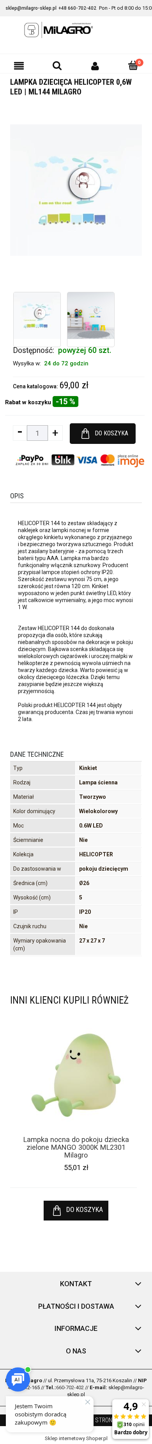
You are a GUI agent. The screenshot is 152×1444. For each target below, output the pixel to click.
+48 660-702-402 (77, 8)
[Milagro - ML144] (37, 315)
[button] (19, 66)
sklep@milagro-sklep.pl (31, 8)
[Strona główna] (76, 30)
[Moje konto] (95, 66)
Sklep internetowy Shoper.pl (76, 1438)
